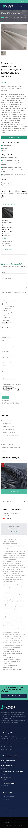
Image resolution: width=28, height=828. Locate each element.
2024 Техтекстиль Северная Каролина (12, 772)
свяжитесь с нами (17, 669)
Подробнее (14, 531)
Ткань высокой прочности (9, 429)
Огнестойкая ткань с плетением (12, 659)
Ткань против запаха (9, 657)
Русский (24, 1)
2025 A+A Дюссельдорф (8, 760)
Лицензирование (8, 809)
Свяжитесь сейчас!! (14, 695)
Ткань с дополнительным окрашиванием (10, 666)
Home (6, 17)
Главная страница (9, 796)
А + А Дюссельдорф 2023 (8, 783)
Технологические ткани (9, 426)
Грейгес (3, 451)
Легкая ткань (6, 440)
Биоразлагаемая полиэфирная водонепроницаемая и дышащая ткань (12, 653)
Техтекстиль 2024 (6, 777)
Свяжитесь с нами (9, 812)
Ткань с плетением (21, 17)
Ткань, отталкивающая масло (11, 661)
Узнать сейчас (15, 137)
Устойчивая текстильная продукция (11, 447)
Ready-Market (20, 826)
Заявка (5, 806)
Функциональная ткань (7, 444)
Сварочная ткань (7, 423)
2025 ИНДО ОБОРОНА (7, 766)
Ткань (5, 802)
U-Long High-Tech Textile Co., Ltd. (11, 822)
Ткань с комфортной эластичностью (12, 19)
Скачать (8, 518)
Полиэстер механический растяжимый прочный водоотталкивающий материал (7, 228)
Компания (6, 799)
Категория (12, 17)
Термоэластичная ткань (9, 432)
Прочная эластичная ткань (9, 438)
